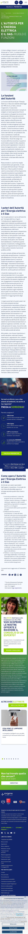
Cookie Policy (19, 914)
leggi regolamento (17, 588)
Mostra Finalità (13, 928)
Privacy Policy (7, 918)
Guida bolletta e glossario (7, 890)
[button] (16, 2)
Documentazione (5, 877)
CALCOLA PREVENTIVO (11, 453)
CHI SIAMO (19, 827)
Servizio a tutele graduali (7, 886)
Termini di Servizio (10, 917)
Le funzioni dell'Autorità (13, 78)
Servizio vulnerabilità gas (7, 888)
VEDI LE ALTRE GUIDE (17, 705)
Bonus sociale (4, 841)
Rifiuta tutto (13, 924)
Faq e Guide (8, 13)
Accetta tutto (13, 932)
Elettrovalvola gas (5, 892)
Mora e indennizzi (5, 846)
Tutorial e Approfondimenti (18, 13)
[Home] (4, 2)
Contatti (3, 872)
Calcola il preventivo (14, 7)
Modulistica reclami (5, 848)
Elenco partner (24, 921)
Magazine (4, 829)
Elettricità (3, 15)
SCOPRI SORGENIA (6, 827)
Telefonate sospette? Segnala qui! (8, 883)
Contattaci (14, 783)
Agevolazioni (4, 844)
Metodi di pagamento (6, 854)
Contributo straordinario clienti (8, 881)
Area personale (4, 874)
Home (2, 13)
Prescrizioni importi (5, 857)
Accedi (21, 2)
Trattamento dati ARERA (6, 839)
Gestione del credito (5, 859)
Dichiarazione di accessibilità (7, 879)
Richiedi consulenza (13, 650)
